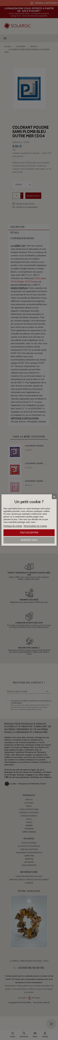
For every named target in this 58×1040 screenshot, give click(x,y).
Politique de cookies (13, 526)
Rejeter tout (29, 540)
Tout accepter (29, 532)
